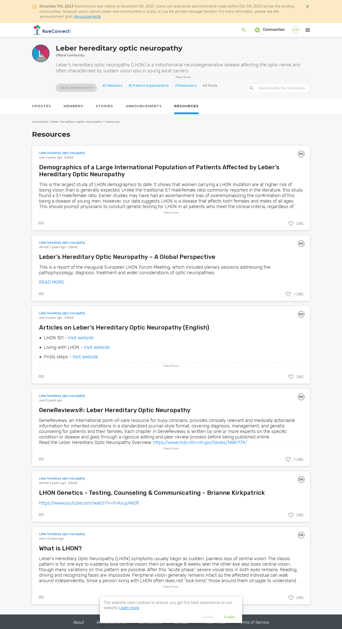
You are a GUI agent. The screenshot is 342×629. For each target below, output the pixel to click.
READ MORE (51, 282)
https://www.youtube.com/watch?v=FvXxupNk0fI (89, 503)
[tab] (41, 106)
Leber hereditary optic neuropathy (62, 153)
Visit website (81, 338)
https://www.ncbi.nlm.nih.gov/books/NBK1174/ (200, 442)
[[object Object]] (41, 223)
